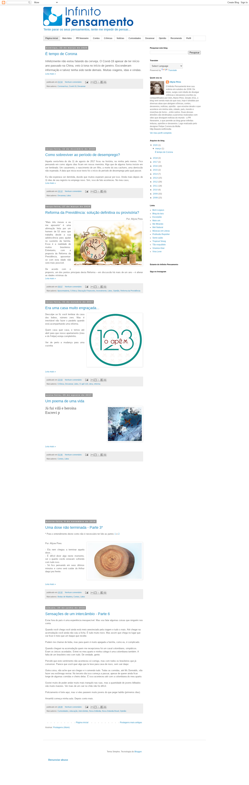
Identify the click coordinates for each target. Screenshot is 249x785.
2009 (155, 194)
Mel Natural (157, 227)
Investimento (101, 291)
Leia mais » (50, 74)
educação (73, 711)
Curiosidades (135, 38)
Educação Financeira (86, 291)
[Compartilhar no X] (98, 82)
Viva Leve (157, 251)
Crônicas (108, 38)
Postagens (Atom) (61, 727)
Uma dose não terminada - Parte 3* (74, 527)
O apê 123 (83, 384)
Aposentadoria (63, 291)
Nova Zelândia (95, 711)
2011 (155, 186)
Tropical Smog (159, 241)
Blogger (138, 751)
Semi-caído (157, 238)
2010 (155, 190)
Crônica (73, 291)
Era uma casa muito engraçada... (72, 308)
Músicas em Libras (161, 231)
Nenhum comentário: (73, 82)
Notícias (120, 38)
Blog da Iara (158, 213)
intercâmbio (83, 711)
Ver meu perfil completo (161, 133)
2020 (155, 145)
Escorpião (157, 217)
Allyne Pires (175, 82)
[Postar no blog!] (95, 82)
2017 (155, 162)
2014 (155, 174)
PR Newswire (82, 38)
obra (91, 384)
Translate (172, 70)
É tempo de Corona (61, 54)
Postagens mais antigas (131, 722)
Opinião (162, 38)
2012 (155, 182)
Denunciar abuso (58, 759)
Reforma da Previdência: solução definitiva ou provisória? (92, 212)
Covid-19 (72, 86)
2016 (155, 166)
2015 (155, 170)
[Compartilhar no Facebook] (101, 82)
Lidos (69, 195)
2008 (155, 198)
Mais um (156, 220)
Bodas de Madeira (65, 597)
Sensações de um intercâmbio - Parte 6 (77, 614)
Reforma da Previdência (130, 291)
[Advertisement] (94, 120)
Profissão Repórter (161, 234)
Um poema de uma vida (64, 401)
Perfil (188, 38)
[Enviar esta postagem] (86, 82)
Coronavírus (63, 86)
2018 (155, 158)
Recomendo (176, 38)
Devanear (149, 38)
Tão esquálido (159, 244)
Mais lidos (67, 38)
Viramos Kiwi (158, 248)
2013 (155, 178)
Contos (96, 38)
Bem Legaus (158, 210)
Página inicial (51, 38)
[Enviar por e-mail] (92, 82)
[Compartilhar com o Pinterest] (105, 82)
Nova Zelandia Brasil (110, 711)
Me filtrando (157, 224)
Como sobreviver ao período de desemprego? (82, 155)
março (158, 148)
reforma (97, 384)
